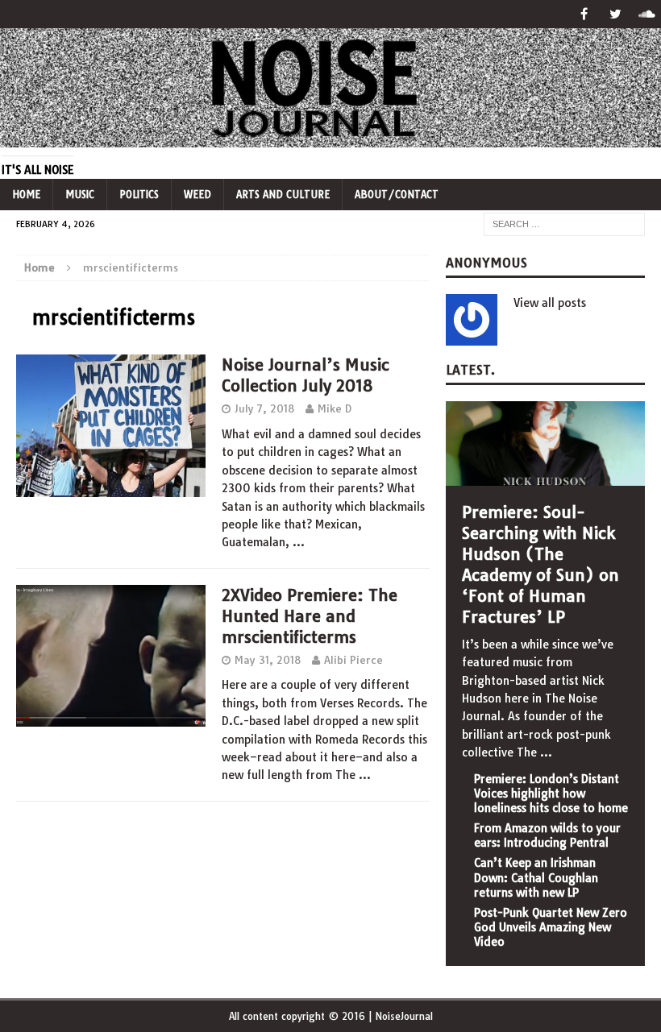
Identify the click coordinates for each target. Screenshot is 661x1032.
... (546, 752)
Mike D (334, 408)
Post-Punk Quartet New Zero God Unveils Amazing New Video (550, 927)
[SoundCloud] (647, 14)
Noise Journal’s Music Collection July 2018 (305, 375)
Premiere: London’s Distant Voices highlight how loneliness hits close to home (551, 793)
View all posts (549, 303)
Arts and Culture (283, 195)
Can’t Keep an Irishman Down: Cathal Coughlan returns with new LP (536, 877)
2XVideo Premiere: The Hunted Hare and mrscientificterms (309, 616)
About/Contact (397, 195)
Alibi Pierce (353, 659)
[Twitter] (615, 14)
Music (79, 195)
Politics (139, 195)
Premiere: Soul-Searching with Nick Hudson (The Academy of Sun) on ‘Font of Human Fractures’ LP (540, 564)
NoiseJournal (404, 1016)
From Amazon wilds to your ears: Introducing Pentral (547, 835)
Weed (197, 195)
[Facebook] (584, 14)
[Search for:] (564, 224)
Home (26, 195)
